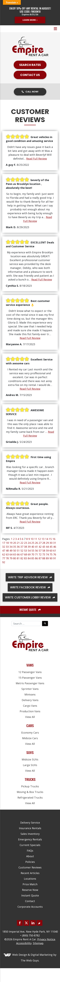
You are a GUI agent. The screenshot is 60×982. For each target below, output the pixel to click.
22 (21, 542)
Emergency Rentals (30, 839)
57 (40, 550)
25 (32, 542)
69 (29, 554)
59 (47, 550)
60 (51, 550)
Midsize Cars (30, 738)
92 (3, 562)
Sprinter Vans (30, 689)
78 (7, 558)
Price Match (30, 884)
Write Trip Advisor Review (28, 577)
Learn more (29, 20)
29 (47, 542)
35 (14, 546)
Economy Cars (30, 732)
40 (32, 546)
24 (29, 542)
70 (32, 554)
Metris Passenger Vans (30, 683)
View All (30, 717)
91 (54, 558)
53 (25, 550)
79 (10, 558)
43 (43, 546)
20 (14, 542)
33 (7, 546)
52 (21, 550)
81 (18, 558)
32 (3, 546)
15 (50, 539)
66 (18, 554)
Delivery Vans (30, 700)
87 (40, 558)
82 (21, 558)
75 (51, 554)
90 (51, 558)
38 (25, 546)
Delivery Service (30, 822)
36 (18, 546)
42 (40, 546)
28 (43, 542)
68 (25, 554)
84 (29, 558)
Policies (30, 862)
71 (36, 554)
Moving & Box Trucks (30, 792)
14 (46, 539)
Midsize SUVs (30, 759)
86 (36, 558)
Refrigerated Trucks (30, 797)
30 (51, 542)
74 (47, 554)
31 (54, 542)
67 (21, 554)
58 (43, 550)
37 (21, 546)
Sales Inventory (30, 833)
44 (47, 546)
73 (43, 554)
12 (39, 539)
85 (32, 558)
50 (14, 550)
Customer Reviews (30, 867)
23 (25, 542)
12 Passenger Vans (30, 672)
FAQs (30, 850)
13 (43, 539)
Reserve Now (30, 890)
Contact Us (30, 75)
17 (3, 542)
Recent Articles (30, 873)
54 (29, 550)
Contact (30, 901)
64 (10, 554)
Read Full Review (36, 158)
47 (3, 550)
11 (35, 539)
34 (10, 546)
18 (7, 542)
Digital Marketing (42, 954)
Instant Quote (30, 895)
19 (10, 542)
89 (47, 558)
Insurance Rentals (30, 828)
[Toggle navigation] (55, 28)
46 (54, 546)
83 (25, 558)
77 (3, 558)
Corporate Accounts (30, 906)
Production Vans (30, 711)
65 (14, 554)
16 (53, 539)
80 (14, 558)
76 (54, 554)
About (30, 856)
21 (18, 542)
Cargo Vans (30, 705)
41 (36, 546)
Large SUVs (30, 765)
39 (29, 546)
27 (40, 542)
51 (18, 550)
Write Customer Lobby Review (28, 597)
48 (7, 550)
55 (32, 550)
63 (7, 554)
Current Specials (30, 845)
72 (40, 554)
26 (36, 542)
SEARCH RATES (30, 65)
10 (32, 539)
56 (36, 550)
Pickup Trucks (30, 786)
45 (51, 546)
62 (3, 554)
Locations (30, 878)
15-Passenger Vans (30, 677)
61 (54, 550)
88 (43, 558)
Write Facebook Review (28, 587)
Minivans (30, 694)
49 (10, 550)
